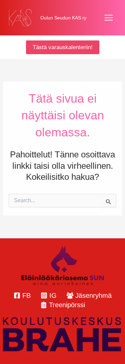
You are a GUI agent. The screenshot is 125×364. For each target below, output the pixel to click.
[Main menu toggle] (109, 17)
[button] (62, 47)
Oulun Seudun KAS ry (63, 17)
